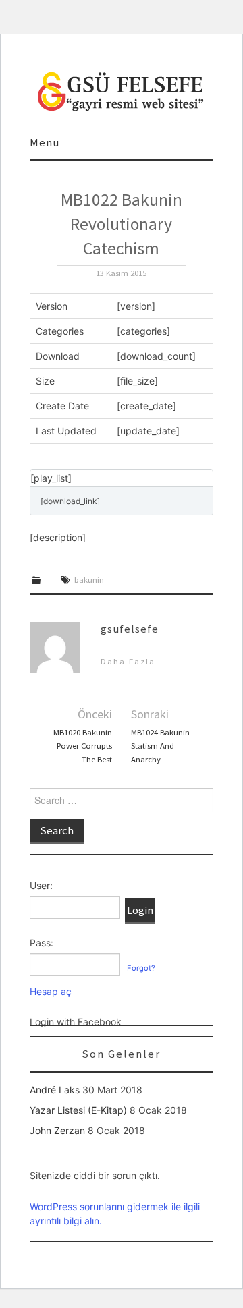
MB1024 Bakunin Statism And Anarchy (160, 745)
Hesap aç (51, 991)
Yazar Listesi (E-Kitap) (78, 1110)
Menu (44, 142)
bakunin (89, 580)
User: (41, 885)
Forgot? (141, 968)
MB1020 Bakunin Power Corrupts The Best (82, 745)
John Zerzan (57, 1130)
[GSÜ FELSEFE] (121, 90)
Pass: (41, 942)
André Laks (55, 1090)
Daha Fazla (128, 661)
